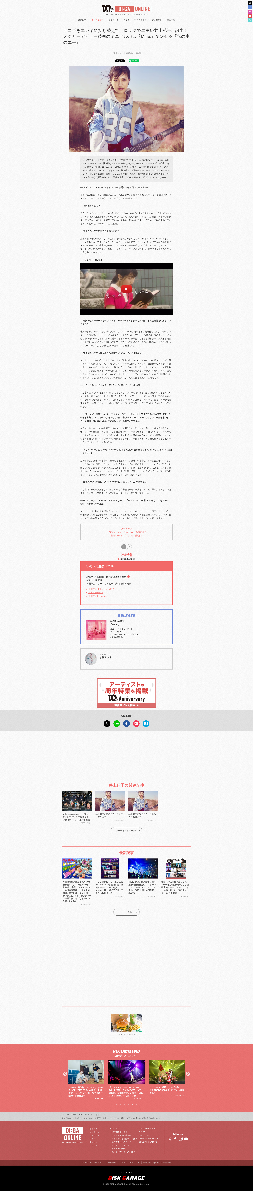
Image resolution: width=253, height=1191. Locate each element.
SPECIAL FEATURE (148, 1142)
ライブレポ (113, 20)
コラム (127, 20)
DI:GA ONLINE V (147, 1129)
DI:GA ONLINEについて (93, 1162)
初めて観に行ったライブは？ (124, 1139)
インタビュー (97, 20)
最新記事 (82, 20)
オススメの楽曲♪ (118, 1148)
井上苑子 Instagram (97, 596)
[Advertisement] (126, 754)
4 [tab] (128, 1104)
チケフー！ (144, 1132)
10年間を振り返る (119, 1132)
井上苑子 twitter (95, 592)
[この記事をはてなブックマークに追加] (146, 725)
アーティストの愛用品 (121, 1135)
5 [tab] (132, 1104)
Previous (65, 1074)
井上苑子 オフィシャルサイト (102, 589)
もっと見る (126, 912)
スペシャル (142, 20)
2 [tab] (120, 1104)
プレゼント (157, 20)
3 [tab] (124, 1104)
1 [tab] (116, 1104)
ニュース (171, 20)
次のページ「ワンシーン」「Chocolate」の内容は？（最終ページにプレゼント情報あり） (126, 532)
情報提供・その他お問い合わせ (157, 1162)
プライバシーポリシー (130, 1162)
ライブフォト (145, 1135)
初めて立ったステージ (121, 1142)
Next (187, 1074)
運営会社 (112, 1162)
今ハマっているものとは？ (123, 1152)
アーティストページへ (126, 830)
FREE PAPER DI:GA (148, 1139)
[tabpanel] (86, 1078)
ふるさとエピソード (120, 1145)
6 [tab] (136, 1104)
